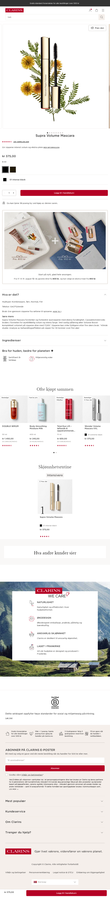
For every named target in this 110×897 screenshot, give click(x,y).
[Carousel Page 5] (56, 132)
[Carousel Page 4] (53, 132)
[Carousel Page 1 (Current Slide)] (47, 132)
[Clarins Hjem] (14, 10)
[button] (55, 295)
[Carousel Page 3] (51, 132)
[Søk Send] (102, 17)
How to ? (57, 311)
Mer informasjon (51, 147)
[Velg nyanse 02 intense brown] (12, 169)
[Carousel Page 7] (60, 132)
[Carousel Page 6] (58, 132)
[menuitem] (90, 10)
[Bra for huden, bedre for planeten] (52, 350)
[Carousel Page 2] (49, 132)
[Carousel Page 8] (62, 132)
